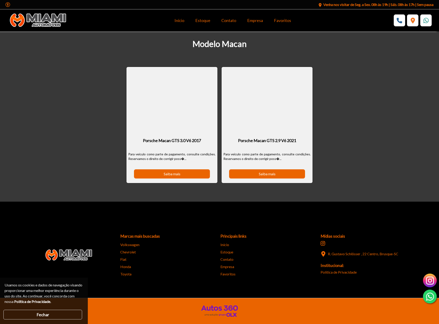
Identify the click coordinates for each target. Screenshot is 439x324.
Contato (228, 20)
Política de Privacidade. (32, 301)
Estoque (202, 20)
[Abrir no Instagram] (323, 243)
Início (179, 20)
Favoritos (282, 20)
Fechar (43, 314)
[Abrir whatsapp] (430, 296)
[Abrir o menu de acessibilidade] (7, 4)
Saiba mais (172, 174)
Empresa (255, 20)
